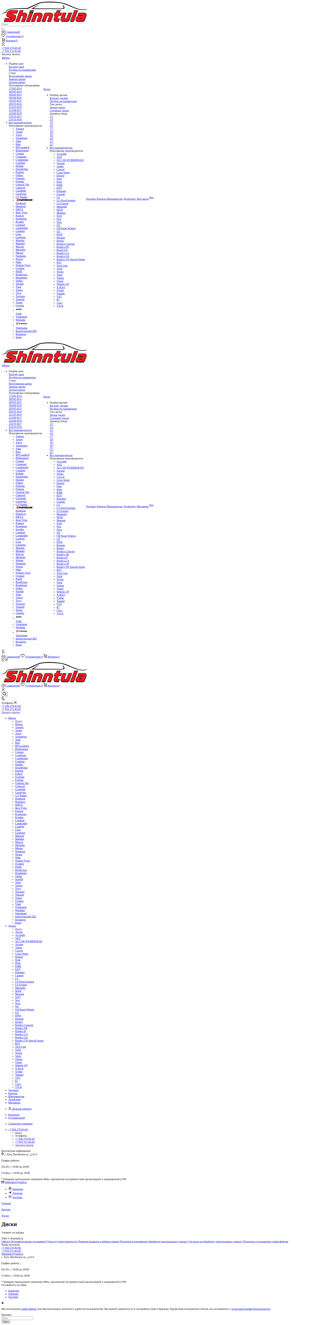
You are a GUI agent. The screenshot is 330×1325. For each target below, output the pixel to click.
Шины (19, 724)
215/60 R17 (15, 110)
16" (52, 126)
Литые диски (57, 107)
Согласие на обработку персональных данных (215, 1241)
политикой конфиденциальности (251, 1308)
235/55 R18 (15, 119)
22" (52, 144)
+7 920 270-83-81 (11, 48)
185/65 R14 (15, 91)
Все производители (20, 122)
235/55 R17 (15, 116)
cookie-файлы (28, 1308)
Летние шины (17, 82)
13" (52, 116)
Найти (6, 1322)
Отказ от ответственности (62, 1241)
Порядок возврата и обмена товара (98, 1241)
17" (52, 129)
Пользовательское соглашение (28, 1241)
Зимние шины (17, 79)
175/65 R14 (15, 88)
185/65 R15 (15, 94)
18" (52, 132)
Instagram (17, 1189)
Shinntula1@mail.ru (16, 1182)
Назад (18, 721)
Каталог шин (16, 66)
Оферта (5, 1241)
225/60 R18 (15, 113)
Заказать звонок (10, 712)
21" (52, 141)
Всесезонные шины (20, 76)
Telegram (17, 1193)
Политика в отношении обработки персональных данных (154, 1241)
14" (52, 119)
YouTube (17, 1197)
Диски (19, 932)
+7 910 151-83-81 (11, 51)
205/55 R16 (15, 104)
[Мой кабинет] (3, 44)
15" (52, 122)
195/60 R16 (15, 97)
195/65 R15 (15, 100)
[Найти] (2, 28)
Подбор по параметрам (22, 69)
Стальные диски (59, 110)
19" (52, 135)
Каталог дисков (59, 98)
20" (52, 138)
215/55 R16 (15, 107)
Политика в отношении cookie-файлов (265, 1241)
